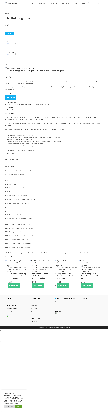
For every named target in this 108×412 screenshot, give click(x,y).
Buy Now (10, 33)
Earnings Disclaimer (12, 308)
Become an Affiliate (36, 318)
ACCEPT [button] (18, 406)
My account (34, 305)
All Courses (34, 308)
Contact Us (34, 321)
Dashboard (34, 312)
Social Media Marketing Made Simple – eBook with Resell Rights (18, 276)
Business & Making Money (19, 104)
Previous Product (12, 42)
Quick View (10, 265)
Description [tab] (10, 107)
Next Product (10, 52)
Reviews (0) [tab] (10, 110)
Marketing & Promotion (34, 104)
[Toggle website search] (102, 3)
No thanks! (35, 411)
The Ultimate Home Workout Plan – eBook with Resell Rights (41, 276)
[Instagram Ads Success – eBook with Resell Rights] (11, 47)
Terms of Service (11, 305)
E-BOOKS (46, 104)
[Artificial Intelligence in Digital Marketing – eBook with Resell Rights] (11, 57)
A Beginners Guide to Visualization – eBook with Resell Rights (67, 276)
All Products (34, 302)
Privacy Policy (10, 302)
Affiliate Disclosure (12, 312)
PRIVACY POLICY (9, 406)
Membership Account (37, 315)
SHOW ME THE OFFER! (52, 390)
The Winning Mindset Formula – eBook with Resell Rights (89, 276)
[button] (29, 64)
